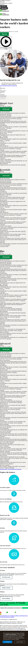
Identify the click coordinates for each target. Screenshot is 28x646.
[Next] (4, 98)
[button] (14, 113)
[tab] (5, 85)
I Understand (7, 641)
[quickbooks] (4, 11)
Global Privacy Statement (11, 634)
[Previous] (1, 98)
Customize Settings (19, 641)
